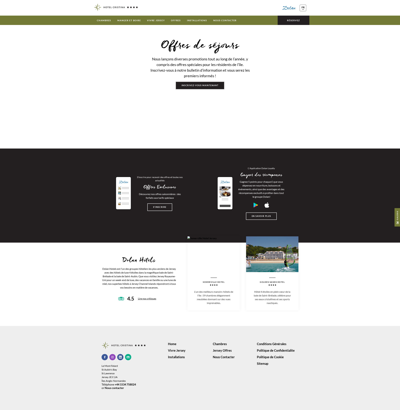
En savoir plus (261, 216)
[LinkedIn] (121, 357)
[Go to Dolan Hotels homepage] (294, 8)
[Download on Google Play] (256, 205)
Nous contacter (114, 388)
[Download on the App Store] (267, 205)
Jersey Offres (222, 350)
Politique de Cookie (270, 357)
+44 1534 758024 (125, 384)
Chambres (104, 20)
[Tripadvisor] (128, 357)
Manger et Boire (129, 20)
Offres (176, 20)
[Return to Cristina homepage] (116, 7)
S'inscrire (159, 207)
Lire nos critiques (147, 298)
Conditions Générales (271, 344)
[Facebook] (105, 357)
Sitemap (262, 363)
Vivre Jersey (156, 20)
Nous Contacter (225, 20)
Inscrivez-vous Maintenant (200, 85)
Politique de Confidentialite (276, 350)
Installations (197, 20)
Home (172, 344)
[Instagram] (113, 357)
